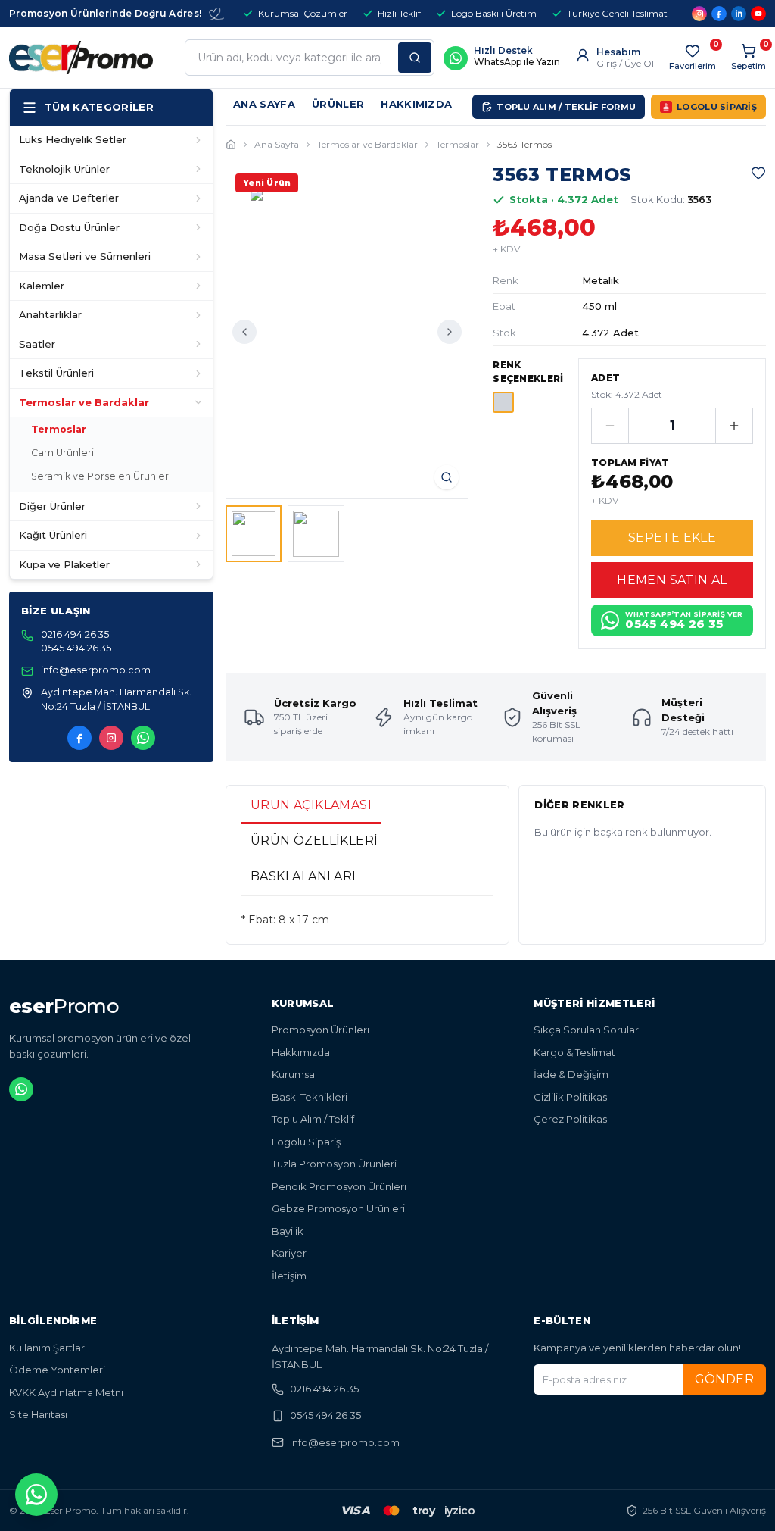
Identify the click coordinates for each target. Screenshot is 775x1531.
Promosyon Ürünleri (320, 1029)
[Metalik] (503, 402)
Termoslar (58, 429)
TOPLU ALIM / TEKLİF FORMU (566, 107)
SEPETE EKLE (672, 537)
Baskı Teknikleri (309, 1097)
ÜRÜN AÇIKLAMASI (311, 805)
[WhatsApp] (143, 738)
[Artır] (734, 426)
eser (64, 1006)
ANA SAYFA (264, 104)
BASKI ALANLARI (303, 876)
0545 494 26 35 (325, 1415)
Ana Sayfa (276, 144)
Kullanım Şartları (48, 1348)
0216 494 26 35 (324, 1389)
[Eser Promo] (81, 57)
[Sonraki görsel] (449, 332)
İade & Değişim (571, 1074)
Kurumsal (294, 1074)
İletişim (289, 1276)
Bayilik (287, 1231)
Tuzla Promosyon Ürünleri (334, 1164)
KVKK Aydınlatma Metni (66, 1392)
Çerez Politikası (571, 1119)
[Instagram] (699, 13)
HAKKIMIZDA (416, 104)
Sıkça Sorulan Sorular (586, 1029)
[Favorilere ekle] (758, 172)
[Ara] (414, 57)
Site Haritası (38, 1414)
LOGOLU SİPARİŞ (717, 107)
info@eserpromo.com (345, 1442)
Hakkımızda (301, 1052)
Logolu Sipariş (306, 1142)
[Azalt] (610, 426)
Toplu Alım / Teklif (313, 1119)
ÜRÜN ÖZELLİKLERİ (314, 840)
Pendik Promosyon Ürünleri (339, 1186)
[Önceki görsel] (244, 332)
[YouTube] (758, 13)
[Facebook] (719, 13)
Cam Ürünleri (62, 452)
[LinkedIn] (738, 13)
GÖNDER (724, 1379)
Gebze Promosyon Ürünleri (338, 1208)
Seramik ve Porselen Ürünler (100, 476)
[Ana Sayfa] (231, 144)
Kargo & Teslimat (574, 1052)
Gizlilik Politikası (571, 1097)
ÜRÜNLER (338, 104)
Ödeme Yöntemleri (57, 1370)
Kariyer (289, 1253)
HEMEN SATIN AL (672, 580)
